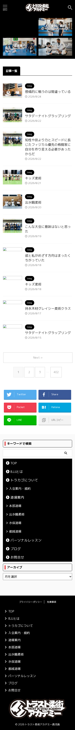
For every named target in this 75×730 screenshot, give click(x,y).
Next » (37, 357)
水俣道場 (15, 523)
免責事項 (51, 602)
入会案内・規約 (20, 488)
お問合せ (17, 557)
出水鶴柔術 (33, 202)
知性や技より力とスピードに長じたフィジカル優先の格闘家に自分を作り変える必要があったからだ (48, 147)
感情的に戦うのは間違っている (48, 91)
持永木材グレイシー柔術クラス (48, 308)
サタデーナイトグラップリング (48, 116)
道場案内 (17, 497)
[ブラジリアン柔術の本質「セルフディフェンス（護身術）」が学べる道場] (37, 7)
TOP (13, 463)
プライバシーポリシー (30, 602)
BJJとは (16, 471)
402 (56, 372)
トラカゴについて (24, 480)
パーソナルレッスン (26, 540)
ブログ (15, 548)
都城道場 (15, 531)
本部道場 (15, 506)
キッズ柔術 (33, 178)
